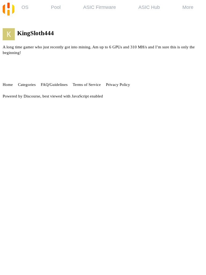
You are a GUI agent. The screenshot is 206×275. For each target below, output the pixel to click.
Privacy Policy (118, 84)
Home (8, 84)
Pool (56, 7)
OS (24, 7)
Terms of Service (87, 84)
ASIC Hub (149, 7)
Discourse (32, 96)
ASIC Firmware (99, 7)
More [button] (187, 7)
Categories (27, 84)
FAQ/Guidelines (54, 84)
